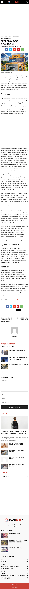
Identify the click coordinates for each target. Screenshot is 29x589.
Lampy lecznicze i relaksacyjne (10, 566)
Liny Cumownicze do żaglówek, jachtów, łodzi (13, 575)
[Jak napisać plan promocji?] (4, 352)
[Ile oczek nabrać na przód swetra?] (4, 459)
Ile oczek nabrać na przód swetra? (16, 458)
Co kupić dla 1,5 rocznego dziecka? (16, 451)
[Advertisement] (14, 19)
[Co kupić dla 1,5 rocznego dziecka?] (4, 452)
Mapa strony (14, 584)
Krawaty (3, 571)
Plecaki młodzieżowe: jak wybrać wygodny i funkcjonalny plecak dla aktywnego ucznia (14, 432)
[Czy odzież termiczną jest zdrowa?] (4, 466)
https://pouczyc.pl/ (13, 299)
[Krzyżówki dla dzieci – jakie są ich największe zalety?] (4, 542)
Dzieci (2, 559)
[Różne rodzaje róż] (4, 535)
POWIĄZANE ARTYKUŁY (8, 344)
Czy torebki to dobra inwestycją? (22, 318)
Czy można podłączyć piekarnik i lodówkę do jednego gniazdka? (7, 319)
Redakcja (5, 46)
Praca (2, 38)
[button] (27, 2)
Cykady (3, 573)
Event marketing (7, 38)
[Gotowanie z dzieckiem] (4, 549)
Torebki (3, 564)
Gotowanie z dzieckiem (15, 548)
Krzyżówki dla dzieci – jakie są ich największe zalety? (18, 541)
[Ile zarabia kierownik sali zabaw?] (4, 366)
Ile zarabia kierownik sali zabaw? (18, 364)
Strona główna (4, 36)
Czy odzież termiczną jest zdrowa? (16, 465)
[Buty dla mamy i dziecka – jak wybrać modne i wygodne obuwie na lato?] (4, 445)
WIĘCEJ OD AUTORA (8, 346)
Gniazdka (3, 562)
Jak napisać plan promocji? (17, 350)
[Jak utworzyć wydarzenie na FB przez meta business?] (4, 359)
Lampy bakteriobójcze (7, 568)
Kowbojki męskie (5, 578)
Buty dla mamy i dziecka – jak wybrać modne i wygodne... (17, 444)
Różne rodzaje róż (14, 533)
